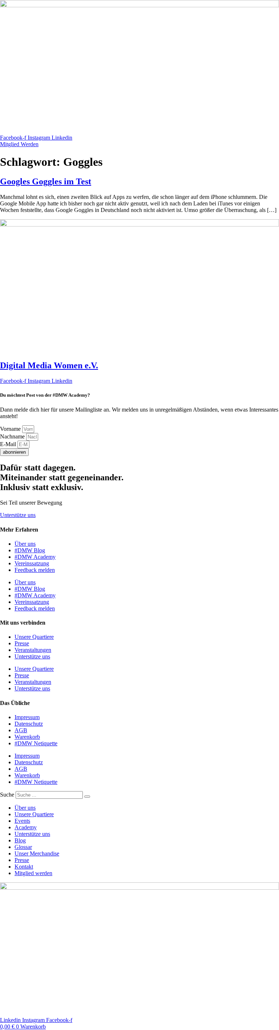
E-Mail (8, 444)
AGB (21, 730)
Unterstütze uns (32, 656)
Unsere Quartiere (34, 637)
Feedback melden (35, 570)
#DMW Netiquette (36, 743)
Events (22, 821)
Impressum (27, 717)
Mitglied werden (33, 873)
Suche (7, 794)
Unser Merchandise (37, 853)
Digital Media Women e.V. (49, 365)
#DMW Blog (30, 550)
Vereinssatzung (32, 563)
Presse (22, 643)
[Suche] (87, 796)
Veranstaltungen (33, 650)
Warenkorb (27, 737)
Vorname (11, 429)
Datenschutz (29, 724)
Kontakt (24, 866)
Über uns (25, 544)
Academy (26, 827)
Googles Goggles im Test (45, 181)
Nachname (13, 436)
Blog (20, 840)
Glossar (23, 847)
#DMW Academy (35, 557)
